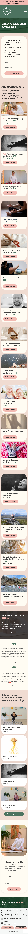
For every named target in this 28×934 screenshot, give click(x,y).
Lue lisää (25, 915)
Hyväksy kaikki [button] (7, 927)
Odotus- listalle (10, 501)
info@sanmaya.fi (11, 868)
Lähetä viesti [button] (14, 889)
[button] (14, 931)
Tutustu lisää (10, 127)
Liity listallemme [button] (14, 73)
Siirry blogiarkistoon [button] (14, 814)
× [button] (26, 909)
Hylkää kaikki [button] (20, 927)
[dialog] (14, 921)
